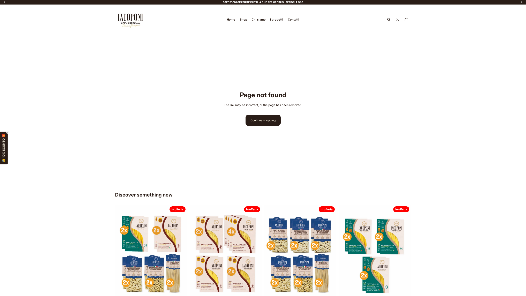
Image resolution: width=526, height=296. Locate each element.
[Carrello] (406, 19)
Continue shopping (263, 120)
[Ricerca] (388, 19)
